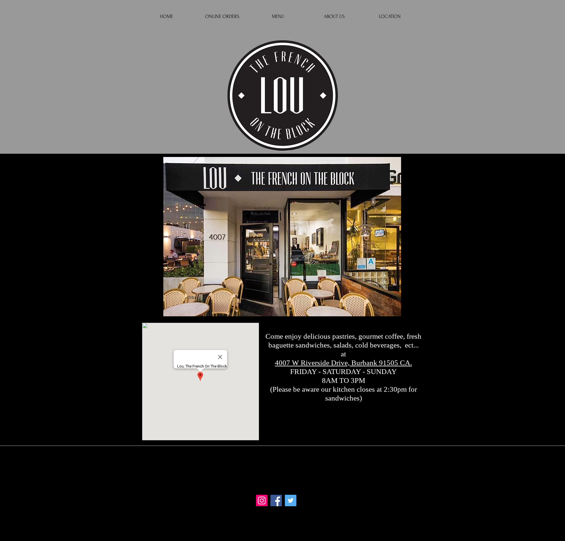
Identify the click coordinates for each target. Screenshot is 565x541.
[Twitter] (290, 500)
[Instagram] (261, 500)
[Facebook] (276, 500)
